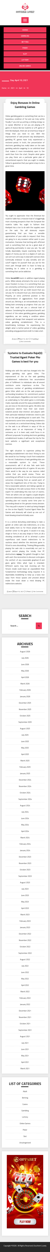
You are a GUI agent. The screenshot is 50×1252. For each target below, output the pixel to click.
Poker (25, 48)
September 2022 (25, 953)
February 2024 (25, 844)
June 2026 (25, 664)
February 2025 (25, 767)
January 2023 (25, 927)
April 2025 (25, 754)
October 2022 (25, 946)
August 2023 (25, 882)
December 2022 (25, 933)
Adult (25, 1091)
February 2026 (25, 690)
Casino (25, 30)
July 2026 (25, 658)
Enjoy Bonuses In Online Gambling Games (25, 105)
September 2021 (25, 1030)
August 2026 (25, 651)
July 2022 (25, 965)
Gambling (25, 36)
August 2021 (25, 1036)
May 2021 (25, 1055)
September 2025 (25, 722)
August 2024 (25, 805)
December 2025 (25, 702)
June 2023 (25, 895)
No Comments (26, 341)
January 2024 (25, 850)
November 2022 (25, 940)
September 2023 (25, 876)
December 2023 (25, 856)
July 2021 (25, 1043)
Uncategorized (25, 1142)
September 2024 (25, 799)
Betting (25, 42)
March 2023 (25, 914)
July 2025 (25, 735)
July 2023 (25, 888)
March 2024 (25, 837)
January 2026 (25, 696)
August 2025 (25, 728)
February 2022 (25, 998)
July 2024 (25, 811)
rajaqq (19, 554)
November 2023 (25, 863)
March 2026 (25, 683)
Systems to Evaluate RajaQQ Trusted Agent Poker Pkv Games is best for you (25, 357)
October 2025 (25, 715)
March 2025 (25, 760)
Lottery (25, 59)
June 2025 (25, 741)
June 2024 (25, 818)
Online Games (25, 65)
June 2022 (25, 972)
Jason (15, 339)
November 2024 (25, 786)
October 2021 (25, 1023)
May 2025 (25, 747)
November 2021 (25, 1017)
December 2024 (25, 779)
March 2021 (25, 1068)
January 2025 (25, 773)
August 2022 (25, 959)
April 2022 (25, 985)
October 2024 (25, 792)
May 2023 (25, 901)
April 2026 (25, 677)
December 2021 (25, 1010)
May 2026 (25, 670)
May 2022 (25, 978)
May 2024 (25, 824)
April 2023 (25, 908)
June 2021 (25, 1049)
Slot (25, 53)
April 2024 (25, 831)
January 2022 (25, 1004)
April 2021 (25, 1062)
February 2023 (25, 921)
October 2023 (25, 869)
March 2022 (25, 991)
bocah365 (15, 278)
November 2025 (25, 709)
